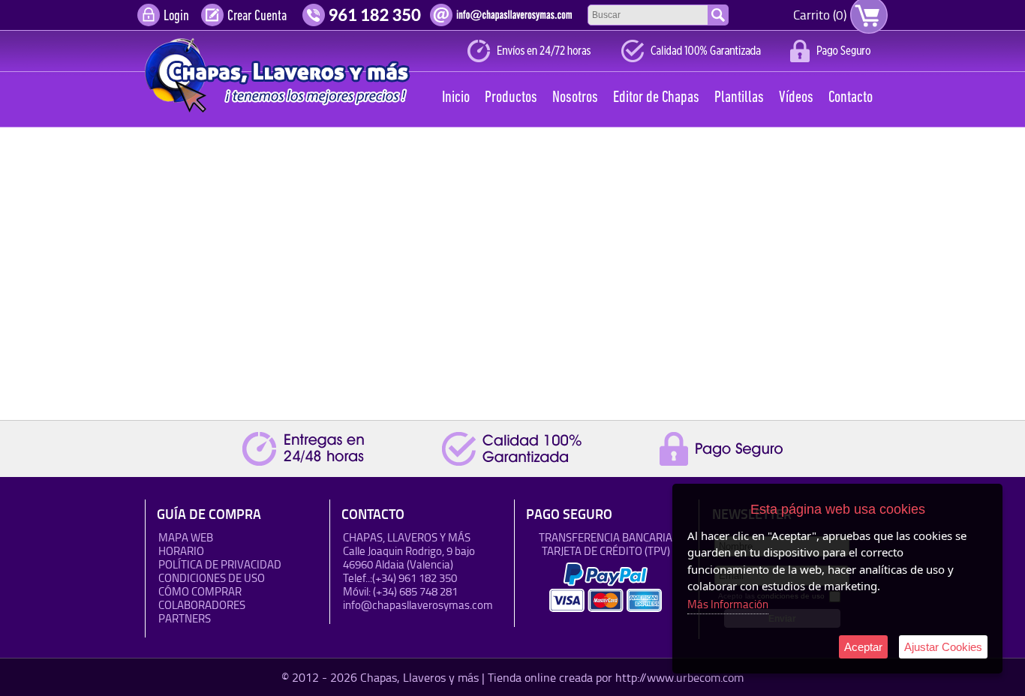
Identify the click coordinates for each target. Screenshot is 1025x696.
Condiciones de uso (211, 578)
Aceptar (863, 646)
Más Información (727, 604)
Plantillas (739, 97)
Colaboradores (201, 605)
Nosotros (575, 97)
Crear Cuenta (257, 16)
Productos (511, 97)
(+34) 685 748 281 (415, 591)
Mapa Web (185, 537)
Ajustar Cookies (943, 646)
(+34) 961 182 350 (414, 578)
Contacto (850, 97)
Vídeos (796, 97)
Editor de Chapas (656, 97)
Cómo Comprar (200, 591)
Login (176, 16)
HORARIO (181, 551)
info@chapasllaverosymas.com (418, 605)
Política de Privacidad (219, 564)
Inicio (456, 97)
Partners (184, 618)
